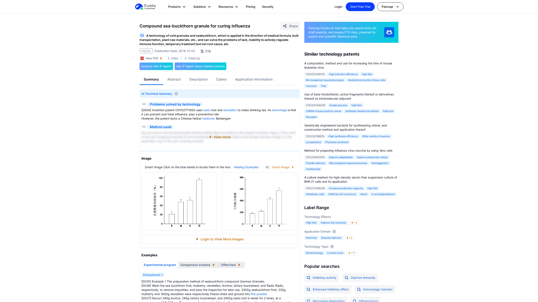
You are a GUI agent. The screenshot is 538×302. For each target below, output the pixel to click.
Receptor (311, 116)
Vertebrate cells (315, 194)
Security (267, 6)
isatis (206, 110)
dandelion (230, 110)
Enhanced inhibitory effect (331, 289)
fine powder (259, 294)
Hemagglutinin (379, 163)
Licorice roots (335, 252)
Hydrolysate (313, 169)
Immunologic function (378, 289)
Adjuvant (388, 111)
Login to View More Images (222, 239)
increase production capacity (346, 188)
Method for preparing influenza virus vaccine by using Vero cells (348, 150)
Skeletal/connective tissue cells (366, 80)
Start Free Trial (360, 6)
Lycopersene (313, 142)
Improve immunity (363, 277)
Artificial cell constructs (342, 194)
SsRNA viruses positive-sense (323, 111)
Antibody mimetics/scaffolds (362, 111)
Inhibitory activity (324, 277)
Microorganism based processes (325, 80)
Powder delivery (315, 163)
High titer (311, 222)
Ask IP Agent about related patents (200, 66)
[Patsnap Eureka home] (145, 7)
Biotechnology (314, 252)
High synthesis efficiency (343, 136)
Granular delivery (331, 237)
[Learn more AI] (389, 32)
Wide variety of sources (376, 136)
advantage (279, 110)
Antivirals (311, 237)
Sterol (363, 194)
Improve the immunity (333, 222)
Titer (323, 85)
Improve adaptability (341, 157)
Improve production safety (372, 157)
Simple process (338, 105)
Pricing (250, 6)
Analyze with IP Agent (156, 66)
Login (338, 6)
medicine (208, 118)
